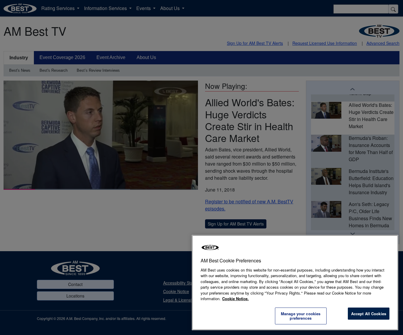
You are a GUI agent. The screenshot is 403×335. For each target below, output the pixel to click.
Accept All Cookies (368, 313)
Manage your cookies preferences (300, 316)
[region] (295, 282)
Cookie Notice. (235, 298)
